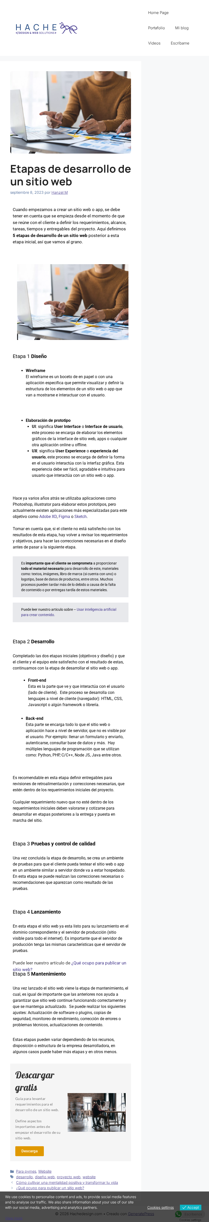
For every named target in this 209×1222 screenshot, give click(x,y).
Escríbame (180, 43)
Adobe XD (48, 516)
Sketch (80, 516)
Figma (64, 516)
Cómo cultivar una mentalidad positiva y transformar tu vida (67, 1182)
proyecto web (69, 1177)
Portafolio (156, 27)
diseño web (45, 1177)
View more (13, 1218)
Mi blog (182, 27)
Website (44, 1171)
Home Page (158, 12)
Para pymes (26, 1171)
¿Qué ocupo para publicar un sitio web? (50, 1188)
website (89, 1177)
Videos (154, 43)
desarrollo (24, 1177)
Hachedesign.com (114, 28)
